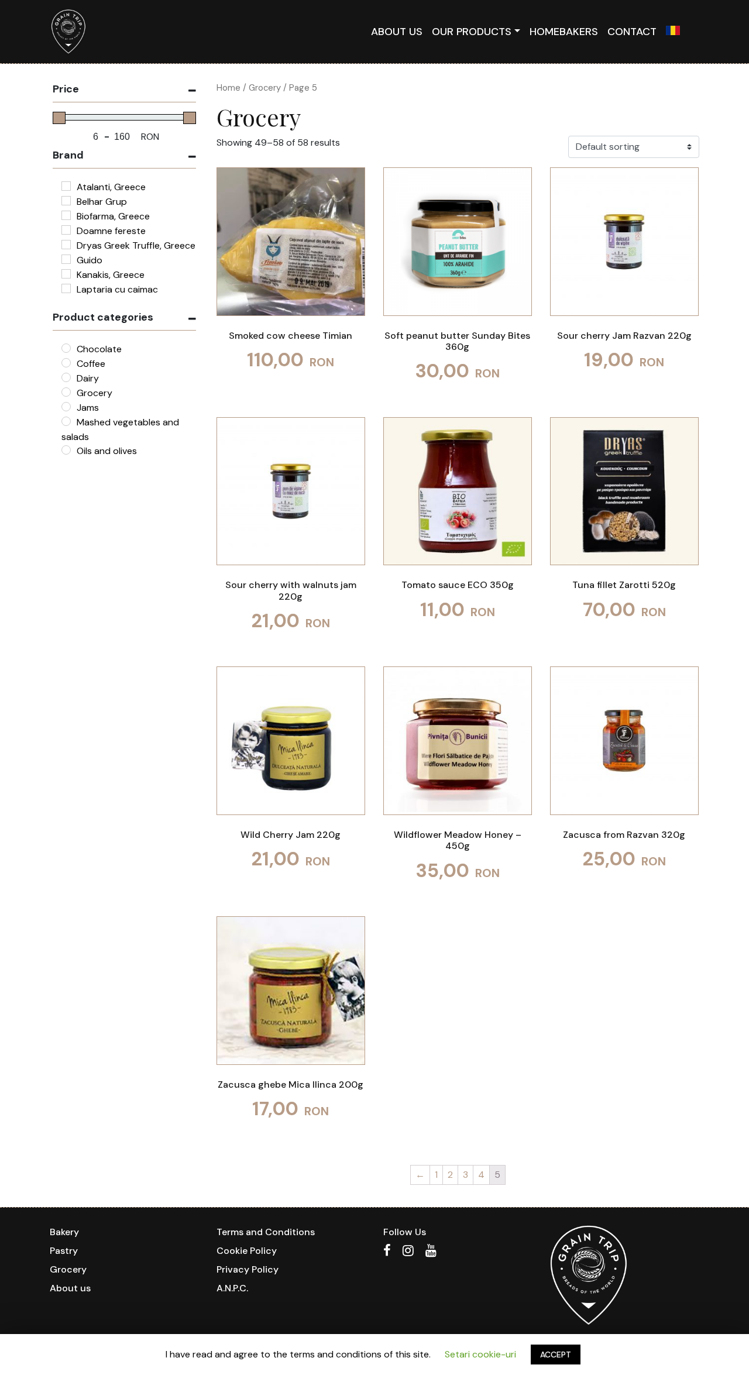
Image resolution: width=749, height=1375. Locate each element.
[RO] (673, 31)
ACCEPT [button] (555, 1354)
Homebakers (564, 32)
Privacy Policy (248, 1269)
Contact (632, 32)
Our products (471, 32)
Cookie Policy (247, 1251)
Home (228, 88)
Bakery (64, 1232)
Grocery (265, 88)
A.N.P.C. (232, 1288)
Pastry (64, 1251)
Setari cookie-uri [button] (480, 1354)
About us (396, 32)
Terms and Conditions (266, 1232)
